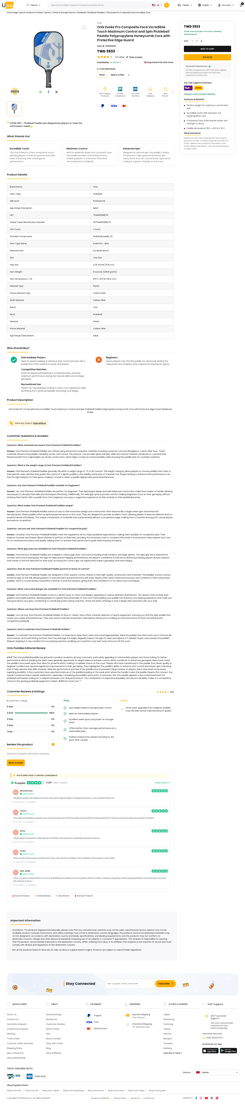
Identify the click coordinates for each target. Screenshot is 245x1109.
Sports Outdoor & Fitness (31, 12)
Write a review (16, 762)
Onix (99, 23)
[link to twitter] (56, 92)
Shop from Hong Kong (73, 1090)
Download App (54, 1014)
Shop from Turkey (136, 1090)
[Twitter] (212, 1098)
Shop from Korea (96, 1090)
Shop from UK (31, 1090)
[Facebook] (196, 1098)
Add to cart (207, 48)
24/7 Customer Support (218, 1017)
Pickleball (81, 12)
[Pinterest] (217, 1098)
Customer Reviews (55, 1024)
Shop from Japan (50, 1090)
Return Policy (52, 1029)
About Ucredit (53, 1038)
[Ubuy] (7, 5)
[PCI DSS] (13, 1076)
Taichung (168, 1024)
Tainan (166, 1029)
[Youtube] (206, 1098)
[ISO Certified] (35, 1076)
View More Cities (172, 1053)
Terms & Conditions (100, 1098)
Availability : (103, 62)
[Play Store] (228, 1051)
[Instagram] (201, 1098)
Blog (48, 1048)
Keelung (167, 1048)
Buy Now (207, 57)
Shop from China (116, 1090)
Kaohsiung (168, 1019)
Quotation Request (17, 1024)
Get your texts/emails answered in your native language (222, 1025)
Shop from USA (14, 1090)
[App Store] (210, 1051)
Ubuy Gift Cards (54, 1043)
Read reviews (161, 782)
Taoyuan (168, 1043)
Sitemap (11, 1033)
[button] (185, 5)
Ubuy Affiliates (53, 1053)
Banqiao (167, 1038)
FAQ (48, 1033)
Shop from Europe (157, 1090)
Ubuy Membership (16, 1057)
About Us (11, 1014)
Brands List (51, 1019)
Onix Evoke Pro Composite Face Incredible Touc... (129, 12)
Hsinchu (167, 1033)
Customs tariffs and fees (20, 1043)
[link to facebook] (48, 92)
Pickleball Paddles (96, 12)
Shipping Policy (14, 1048)
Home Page (12, 12)
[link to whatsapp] (40, 92)
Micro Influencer (15, 1053)
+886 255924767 (214, 1037)
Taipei (166, 1014)
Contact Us (13, 1019)
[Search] (166, 5)
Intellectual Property (17, 1029)
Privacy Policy (120, 1098)
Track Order (13, 1038)
